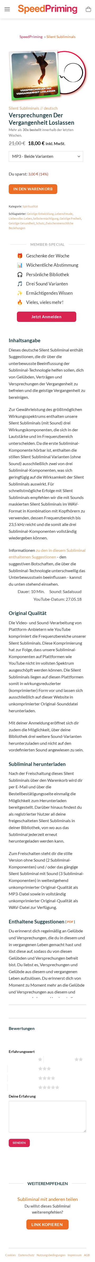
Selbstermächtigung (46, 218)
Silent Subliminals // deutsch (33, 108)
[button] (7, 9)
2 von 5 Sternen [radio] (58, 1059)
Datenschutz (26, 1255)
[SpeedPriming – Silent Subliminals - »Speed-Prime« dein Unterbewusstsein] (47, 9)
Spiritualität (30, 206)
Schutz (40, 223)
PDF (70, 922)
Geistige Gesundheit (22, 223)
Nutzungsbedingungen (51, 1255)
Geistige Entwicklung (40, 213)
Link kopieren (47, 1224)
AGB (87, 1255)
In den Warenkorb (33, 189)
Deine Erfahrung (22, 1096)
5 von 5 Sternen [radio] (22, 1087)
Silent (60, 36)
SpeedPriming (31, 36)
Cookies (10, 1255)
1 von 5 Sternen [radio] (22, 1059)
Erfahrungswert (22, 1051)
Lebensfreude (64, 213)
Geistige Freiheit (70, 218)
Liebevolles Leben (20, 218)
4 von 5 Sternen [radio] (22, 1078)
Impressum (75, 1255)
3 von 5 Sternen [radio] (22, 1069)
